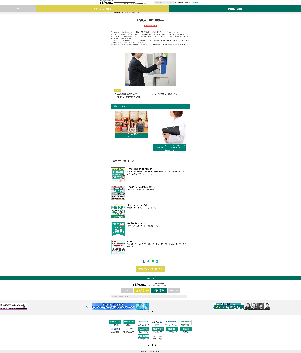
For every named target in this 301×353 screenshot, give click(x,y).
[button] (148, 311)
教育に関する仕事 (126, 12)
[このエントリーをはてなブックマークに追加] (157, 261)
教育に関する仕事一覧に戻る (150, 269)
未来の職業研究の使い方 (184, 2)
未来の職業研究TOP (115, 12)
